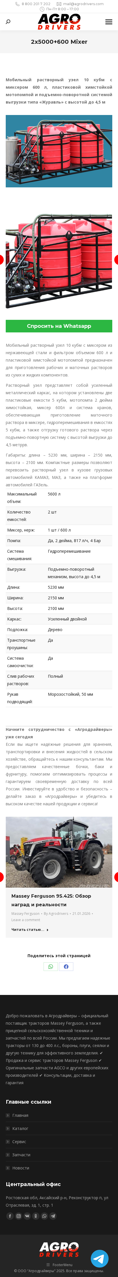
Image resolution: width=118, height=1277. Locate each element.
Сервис (19, 1141)
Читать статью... (27, 929)
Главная (20, 1115)
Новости (20, 1168)
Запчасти (21, 1154)
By (56, 913)
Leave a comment (25, 919)
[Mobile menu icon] (108, 22)
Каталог (20, 1128)
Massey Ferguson (25, 913)
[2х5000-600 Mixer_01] (58, 260)
